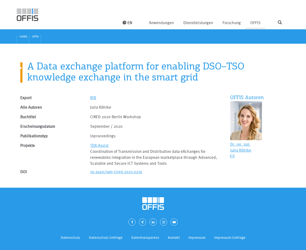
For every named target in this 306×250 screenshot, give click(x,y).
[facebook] (132, 222)
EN (129, 22)
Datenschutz (70, 237)
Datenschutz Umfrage (106, 237)
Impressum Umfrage (230, 237)
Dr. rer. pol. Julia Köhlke (240, 147)
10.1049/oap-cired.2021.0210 (116, 171)
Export (26, 97)
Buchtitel (28, 116)
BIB (93, 97)
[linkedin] (153, 222)
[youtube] (174, 222)
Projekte (27, 145)
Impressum (197, 237)
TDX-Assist (99, 145)
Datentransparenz (145, 237)
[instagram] (163, 222)
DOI (23, 171)
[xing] (142, 222)
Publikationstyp (34, 135)
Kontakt (174, 237)
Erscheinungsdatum (37, 126)
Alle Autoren (31, 107)
